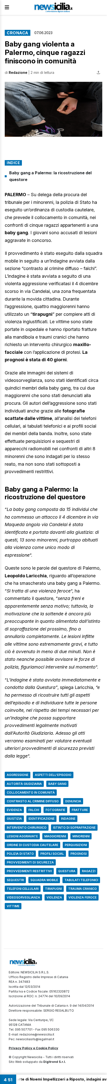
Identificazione (41, 818)
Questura (66, 871)
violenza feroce (82, 897)
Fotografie (55, 810)
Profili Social (52, 854)
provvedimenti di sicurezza (30, 862)
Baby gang (57, 784)
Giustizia (14, 818)
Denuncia (73, 801)
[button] (53, 109)
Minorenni (81, 836)
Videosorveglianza (23, 897)
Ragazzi (88, 871)
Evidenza (14, 810)
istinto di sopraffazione (74, 827)
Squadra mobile (44, 880)
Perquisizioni (76, 845)
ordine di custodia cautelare (32, 845)
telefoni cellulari (23, 889)
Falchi (33, 810)
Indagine (68, 818)
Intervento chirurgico (27, 827)
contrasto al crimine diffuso (33, 801)
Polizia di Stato (20, 854)
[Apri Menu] (7, 7)
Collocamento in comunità (31, 792)
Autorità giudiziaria (24, 784)
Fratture (80, 810)
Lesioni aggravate (22, 836)
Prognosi (78, 854)
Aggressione (17, 775)
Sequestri (15, 880)
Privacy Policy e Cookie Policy (33, 1048)
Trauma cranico (82, 889)
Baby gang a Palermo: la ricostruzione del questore (50, 176)
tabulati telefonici (81, 880)
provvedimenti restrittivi (29, 871)
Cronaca (17, 32)
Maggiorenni (55, 836)
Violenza (54, 897)
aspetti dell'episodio (53, 775)
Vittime (13, 906)
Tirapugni (53, 889)
